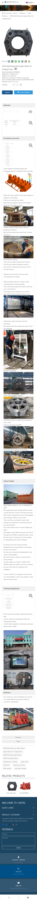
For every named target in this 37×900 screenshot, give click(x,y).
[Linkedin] (6, 825)
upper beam (24, 761)
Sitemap (10, 821)
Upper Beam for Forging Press (12, 751)
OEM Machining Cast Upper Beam (14, 748)
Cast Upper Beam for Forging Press (12, 793)
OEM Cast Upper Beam (10, 758)
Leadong (24, 821)
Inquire (7, 92)
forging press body (19, 765)
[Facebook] (3, 825)
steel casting (7, 768)
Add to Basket (25, 92)
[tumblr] (13, 825)
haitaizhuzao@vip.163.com (18, 888)
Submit (18, 848)
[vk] (16, 825)
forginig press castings (10, 761)
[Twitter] (10, 825)
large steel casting (20, 768)
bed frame (6, 765)
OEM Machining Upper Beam (12, 755)
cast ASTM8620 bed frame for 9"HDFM (25, 793)
